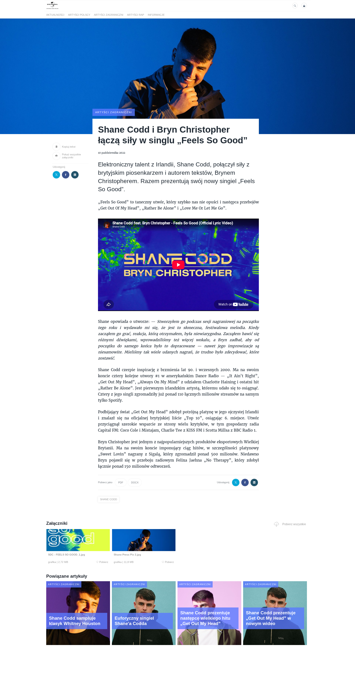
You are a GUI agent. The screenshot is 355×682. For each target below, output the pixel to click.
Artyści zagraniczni (108, 14)
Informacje (156, 14)
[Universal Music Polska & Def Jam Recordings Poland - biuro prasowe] (52, 9)
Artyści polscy (79, 14)
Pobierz (103, 562)
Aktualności (55, 14)
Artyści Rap (135, 14)
